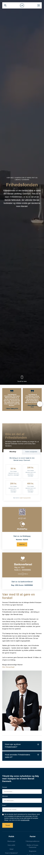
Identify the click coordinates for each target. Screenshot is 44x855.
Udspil (11, 849)
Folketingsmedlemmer (32, 841)
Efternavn (5, 796)
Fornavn (4, 787)
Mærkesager (11, 841)
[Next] (40, 404)
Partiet (32, 836)
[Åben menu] (38, 5)
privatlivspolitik (25, 820)
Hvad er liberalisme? (11, 853)
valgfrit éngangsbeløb (25, 497)
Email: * (4, 805)
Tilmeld (7, 825)
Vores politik (11, 845)
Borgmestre (32, 851)
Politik (11, 836)
